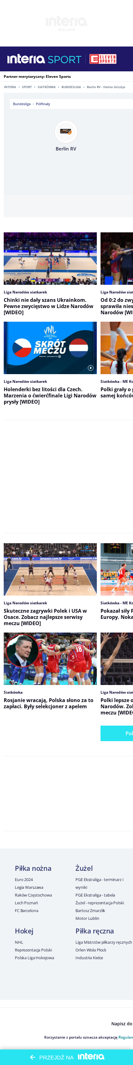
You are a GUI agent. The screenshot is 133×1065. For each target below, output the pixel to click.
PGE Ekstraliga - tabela (95, 895)
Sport (27, 87)
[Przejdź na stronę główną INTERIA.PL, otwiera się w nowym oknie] (26, 59)
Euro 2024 (24, 879)
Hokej (24, 930)
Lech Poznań (26, 903)
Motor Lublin (87, 918)
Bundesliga (71, 87)
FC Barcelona (26, 910)
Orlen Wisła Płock (90, 950)
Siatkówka (47, 87)
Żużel (83, 868)
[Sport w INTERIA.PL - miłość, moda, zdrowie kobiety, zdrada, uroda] (65, 59)
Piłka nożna (33, 868)
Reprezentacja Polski (33, 950)
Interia (10, 87)
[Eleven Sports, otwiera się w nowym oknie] (103, 59)
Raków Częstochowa (33, 895)
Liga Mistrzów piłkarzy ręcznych (103, 942)
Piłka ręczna (94, 930)
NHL (19, 942)
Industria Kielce (89, 957)
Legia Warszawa (29, 887)
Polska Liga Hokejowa (34, 957)
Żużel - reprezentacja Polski (99, 903)
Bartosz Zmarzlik (90, 910)
